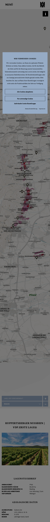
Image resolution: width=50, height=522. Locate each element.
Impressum (42, 108)
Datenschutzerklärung (31, 108)
